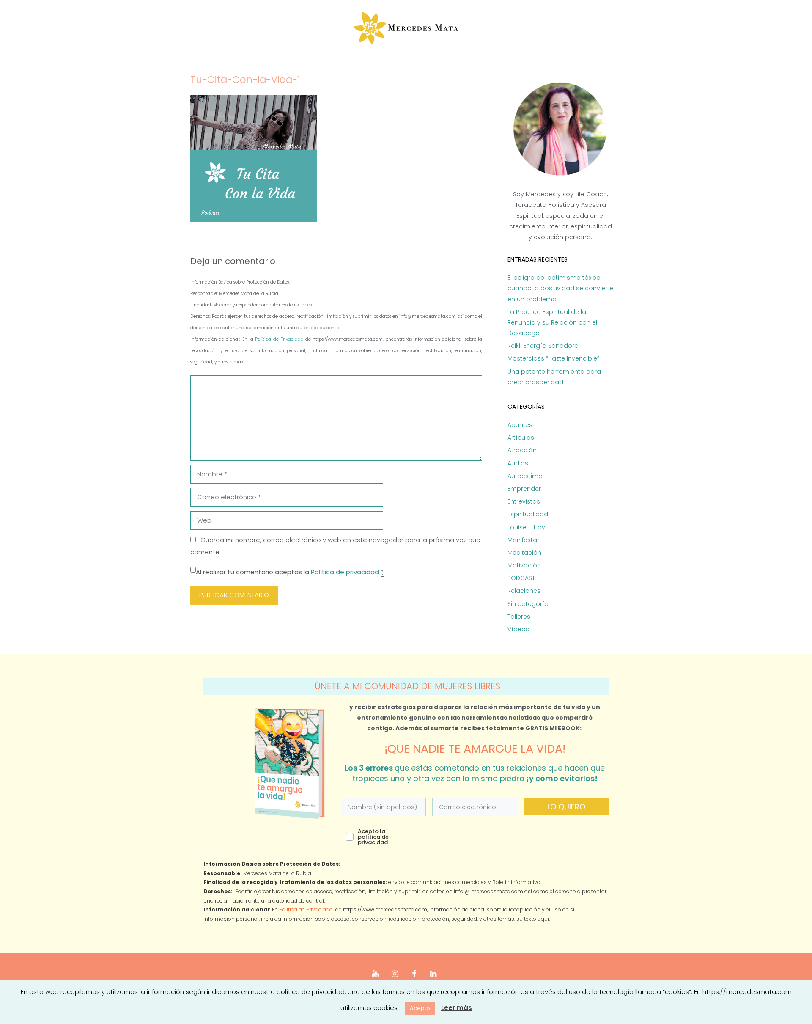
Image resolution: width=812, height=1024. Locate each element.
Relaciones (524, 590)
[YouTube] (376, 974)
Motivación (524, 565)
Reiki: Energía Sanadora (543, 345)
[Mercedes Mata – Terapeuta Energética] (406, 28)
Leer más (456, 1007)
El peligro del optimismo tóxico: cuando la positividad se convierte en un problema (560, 288)
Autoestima (525, 476)
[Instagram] (395, 974)
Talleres (519, 616)
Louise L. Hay (526, 527)
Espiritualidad (528, 514)
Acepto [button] (420, 1008)
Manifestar (523, 540)
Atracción (522, 450)
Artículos (521, 437)
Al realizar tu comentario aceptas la (290, 571)
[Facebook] (414, 974)
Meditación (524, 552)
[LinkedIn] (433, 974)
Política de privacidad (345, 571)
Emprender (524, 488)
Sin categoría (528, 604)
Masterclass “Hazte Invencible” (553, 358)
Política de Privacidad (280, 339)
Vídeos (518, 629)
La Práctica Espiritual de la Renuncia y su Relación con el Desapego (552, 322)
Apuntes (520, 425)
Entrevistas (524, 501)
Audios (518, 463)
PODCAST (521, 578)
